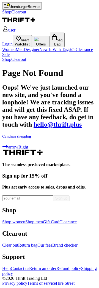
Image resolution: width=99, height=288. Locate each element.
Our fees (44, 245)
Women (9, 49)
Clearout (18, 59)
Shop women (13, 221)
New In (46, 49)
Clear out (10, 245)
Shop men (34, 221)
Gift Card (51, 221)
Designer (31, 49)
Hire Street (65, 283)
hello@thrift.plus (58, 124)
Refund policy (68, 268)
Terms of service (41, 283)
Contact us (20, 268)
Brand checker (65, 245)
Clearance (68, 221)
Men (20, 49)
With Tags (61, 49)
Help (6, 268)
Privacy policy (14, 283)
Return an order (42, 268)
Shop (6, 59)
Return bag (27, 245)
